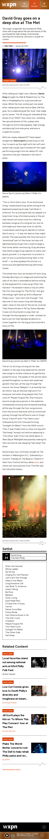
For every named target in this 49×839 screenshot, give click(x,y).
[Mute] (13, 836)
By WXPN (6, 760)
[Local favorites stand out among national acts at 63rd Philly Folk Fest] (39, 662)
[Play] (7, 835)
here (36, 462)
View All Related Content (11, 769)
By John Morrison (8, 731)
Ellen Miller (9, 46)
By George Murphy (9, 703)
